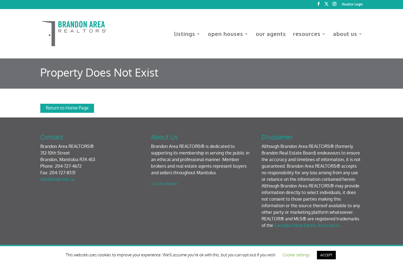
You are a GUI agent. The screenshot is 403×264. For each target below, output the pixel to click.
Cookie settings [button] (296, 254)
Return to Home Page (67, 108)
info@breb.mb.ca (57, 179)
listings (184, 34)
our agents (271, 34)
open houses (225, 34)
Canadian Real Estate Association (307, 225)
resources (306, 34)
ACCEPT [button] (326, 255)
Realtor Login (352, 4)
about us (345, 34)
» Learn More (164, 183)
